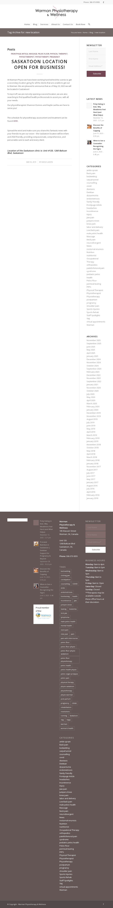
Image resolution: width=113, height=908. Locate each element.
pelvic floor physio (68, 647)
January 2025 (92, 356)
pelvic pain (65, 678)
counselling (92, 182)
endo (63, 588)
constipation (65, 579)
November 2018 (94, 444)
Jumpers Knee (93, 220)
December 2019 (93, 413)
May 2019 (91, 428)
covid (89, 186)
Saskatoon (74, 716)
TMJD (69, 720)
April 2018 (91, 454)
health (74, 596)
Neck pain (91, 239)
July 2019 (90, 422)
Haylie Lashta (47, 162)
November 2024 (94, 362)
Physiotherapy (42, 57)
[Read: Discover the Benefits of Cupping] (89, 126)
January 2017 (92, 482)
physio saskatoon (67, 686)
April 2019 (91, 432)
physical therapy (67, 682)
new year (64, 634)
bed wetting (65, 571)
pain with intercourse (69, 638)
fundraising (65, 596)
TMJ (88, 318)
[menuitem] (27, 24)
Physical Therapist (59, 54)
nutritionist (91, 255)
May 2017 (91, 479)
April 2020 (91, 400)
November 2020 (94, 387)
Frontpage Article (19, 54)
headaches (92, 208)
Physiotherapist (26, 57)
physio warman (67, 695)
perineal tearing (94, 284)
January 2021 (92, 384)
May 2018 (91, 451)
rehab (74, 703)
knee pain (91, 223)
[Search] (88, 24)
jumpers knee (66, 605)
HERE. (15, 121)
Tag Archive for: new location (23, 32)
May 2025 (91, 349)
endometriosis (93, 198)
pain (72, 634)
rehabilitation (66, 707)
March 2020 (92, 403)
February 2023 (93, 371)
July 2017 (90, 473)
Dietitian (90, 192)
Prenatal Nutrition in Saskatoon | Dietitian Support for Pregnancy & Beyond (45, 550)
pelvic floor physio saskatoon (68, 652)
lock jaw (64, 613)
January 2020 (92, 409)
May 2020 (91, 397)
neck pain (64, 630)
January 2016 (92, 498)
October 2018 (92, 447)
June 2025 (91, 346)
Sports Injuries (93, 309)
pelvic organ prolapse (69, 674)
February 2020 (93, 406)
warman (64, 724)
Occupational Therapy (69, 830)
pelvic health (66, 665)
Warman (90, 325)
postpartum (92, 299)
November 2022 (94, 378)
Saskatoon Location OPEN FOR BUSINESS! (39, 64)
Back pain (91, 173)
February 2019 (93, 438)
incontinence (66, 600)
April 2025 (91, 353)
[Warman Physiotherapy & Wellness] (56, 12)
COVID (75, 584)
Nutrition (90, 252)
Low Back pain (93, 230)
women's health (67, 728)
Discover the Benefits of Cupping (98, 128)
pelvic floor (65, 642)
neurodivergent (94, 242)
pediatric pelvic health (69, 842)
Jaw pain (90, 217)
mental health (66, 625)
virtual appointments (96, 321)
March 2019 (92, 435)
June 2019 (91, 425)
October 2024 (92, 365)
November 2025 (94, 340)
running (64, 716)
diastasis (91, 189)
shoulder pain (93, 306)
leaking (63, 609)
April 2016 (91, 492)
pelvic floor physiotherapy (66, 659)
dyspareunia (92, 195)
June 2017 (91, 476)
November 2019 (94, 416)
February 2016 (93, 495)
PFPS (89, 287)
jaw (75, 600)
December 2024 (93, 359)
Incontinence (92, 211)
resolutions (65, 711)
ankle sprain (92, 170)
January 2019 (92, 441)
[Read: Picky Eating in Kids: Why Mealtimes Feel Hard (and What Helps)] (89, 105)
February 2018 (93, 460)
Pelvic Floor (43, 54)
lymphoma (65, 617)
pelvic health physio (69, 669)
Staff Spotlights (93, 315)
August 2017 (92, 469)
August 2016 (92, 485)
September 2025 (94, 343)
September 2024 (94, 368)
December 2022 (93, 375)
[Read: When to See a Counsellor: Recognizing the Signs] (89, 142)
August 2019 (92, 419)
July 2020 (90, 394)
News (89, 246)
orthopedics (92, 265)
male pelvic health (95, 233)
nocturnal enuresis (95, 249)
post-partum (66, 699)
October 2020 (92, 390)
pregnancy (55, 57)
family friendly (93, 201)
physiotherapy (66, 690)
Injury (89, 214)
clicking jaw (65, 575)
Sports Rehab (93, 312)
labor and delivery (95, 227)
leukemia (73, 609)
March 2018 (92, 457)
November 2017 (94, 466)
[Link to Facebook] (103, 2)
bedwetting (92, 176)
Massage (33, 54)
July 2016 (90, 488)
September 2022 (94, 381)
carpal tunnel (92, 179)
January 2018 (92, 463)
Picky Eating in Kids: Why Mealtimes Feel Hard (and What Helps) (99, 109)
